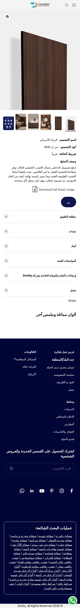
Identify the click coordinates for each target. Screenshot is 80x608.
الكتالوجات (30, 352)
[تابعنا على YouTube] (41, 490)
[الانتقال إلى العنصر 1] (70, 124)
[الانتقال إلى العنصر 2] (58, 124)
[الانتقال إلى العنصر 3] (45, 122)
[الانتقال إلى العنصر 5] (21, 122)
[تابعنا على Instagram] (61, 490)
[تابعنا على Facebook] (71, 490)
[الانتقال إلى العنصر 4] (33, 122)
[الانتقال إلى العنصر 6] (8, 124)
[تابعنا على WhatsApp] (22, 490)
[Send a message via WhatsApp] (72, 600)
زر (68, 202)
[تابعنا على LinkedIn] (32, 490)
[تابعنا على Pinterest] (51, 490)
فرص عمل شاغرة (64, 352)
